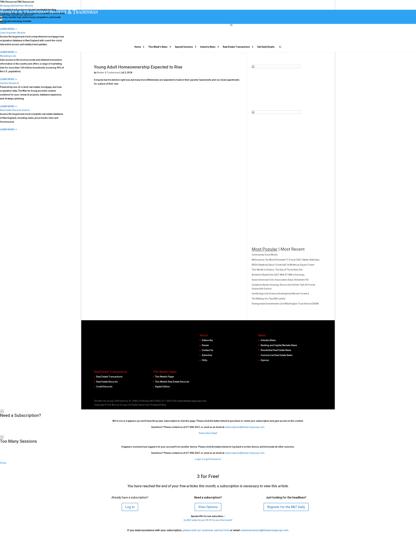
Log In (130, 507)
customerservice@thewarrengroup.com (264, 530)
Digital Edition (162, 386)
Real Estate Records (107, 381)
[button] (17, 1)
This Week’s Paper (164, 376)
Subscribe (207, 340)
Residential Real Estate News (276, 350)
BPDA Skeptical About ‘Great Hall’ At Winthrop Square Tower (283, 264)
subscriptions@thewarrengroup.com (244, 427)
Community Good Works (265, 254)
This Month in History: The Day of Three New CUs (277, 269)
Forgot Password (211, 459)
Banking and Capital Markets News (279, 345)
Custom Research (9, 83)
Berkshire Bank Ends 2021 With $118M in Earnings (278, 274)
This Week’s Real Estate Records (172, 381)
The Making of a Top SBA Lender (269, 298)
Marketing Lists (8, 56)
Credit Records (104, 386)
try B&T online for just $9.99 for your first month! (208, 520)
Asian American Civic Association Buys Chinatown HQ (280, 279)
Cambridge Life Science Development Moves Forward (280, 293)
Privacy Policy (158, 405)
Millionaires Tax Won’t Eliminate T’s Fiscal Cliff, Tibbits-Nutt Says (285, 259)
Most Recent (292, 249)
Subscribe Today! (208, 433)
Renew (205, 345)
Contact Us (207, 350)
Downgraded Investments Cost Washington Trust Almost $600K (285, 303)
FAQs (204, 360)
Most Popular (265, 249)
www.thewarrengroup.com (192, 401)
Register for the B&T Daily (286, 507)
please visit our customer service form (206, 530)
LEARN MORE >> (8, 29)
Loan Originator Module (12, 32)
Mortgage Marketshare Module (16, 5)
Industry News (268, 340)
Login (198, 459)
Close (3, 463)
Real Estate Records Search (15, 110)
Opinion (265, 360)
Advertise (207, 355)
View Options (208, 507)
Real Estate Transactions (109, 376)
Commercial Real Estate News (276, 355)
